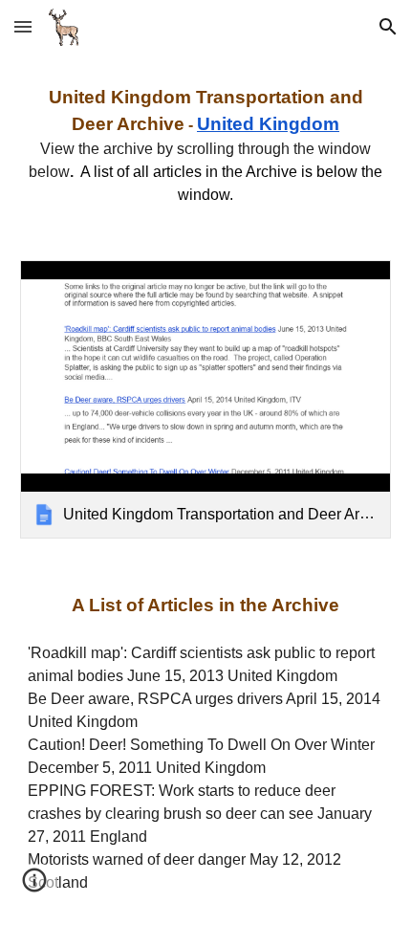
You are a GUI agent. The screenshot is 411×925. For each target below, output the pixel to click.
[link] (206, 399)
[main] (206, 145)
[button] (23, 26)
